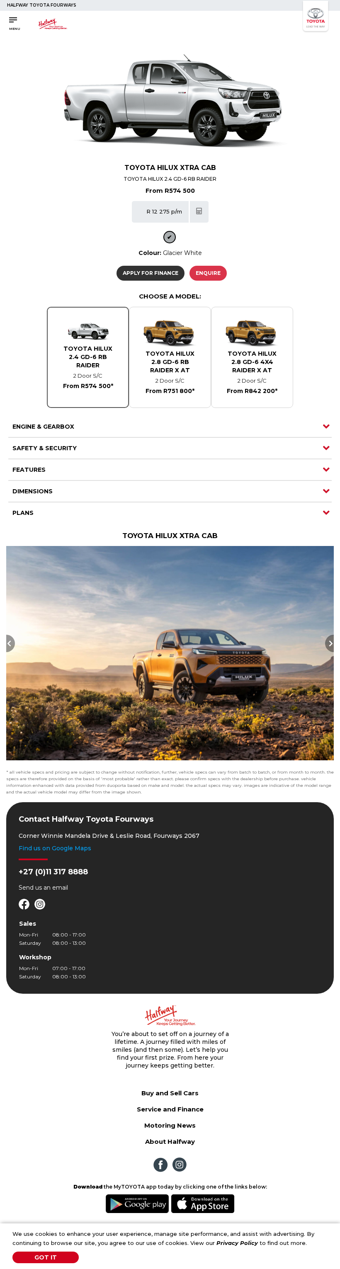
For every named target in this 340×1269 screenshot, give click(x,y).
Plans (23, 513)
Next (329, 643)
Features (29, 469)
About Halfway (170, 1141)
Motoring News (170, 1125)
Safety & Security (44, 448)
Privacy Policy (237, 1243)
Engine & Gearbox (43, 426)
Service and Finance (170, 1109)
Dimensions (32, 491)
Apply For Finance (150, 273)
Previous (10, 643)
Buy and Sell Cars (170, 1093)
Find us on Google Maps (55, 848)
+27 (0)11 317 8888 (53, 871)
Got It (45, 1257)
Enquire (208, 273)
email (60, 887)
